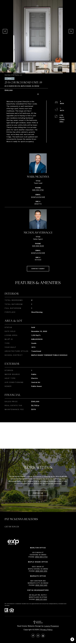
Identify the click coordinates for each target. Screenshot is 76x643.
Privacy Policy (46, 630)
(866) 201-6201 (41, 599)
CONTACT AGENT (38, 268)
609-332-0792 (38, 190)
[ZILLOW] (43, 635)
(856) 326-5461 (41, 585)
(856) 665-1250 (41, 571)
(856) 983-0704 (41, 557)
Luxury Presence (51, 626)
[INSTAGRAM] (38, 635)
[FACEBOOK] (33, 635)
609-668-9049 (38, 246)
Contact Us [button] (38, 493)
